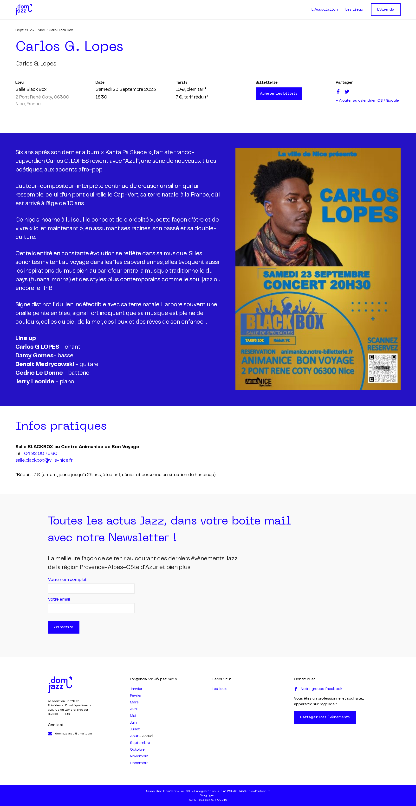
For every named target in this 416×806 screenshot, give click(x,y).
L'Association (325, 10)
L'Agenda (385, 10)
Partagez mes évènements (325, 717)
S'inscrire (63, 627)
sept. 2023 (24, 30)
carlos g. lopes (35, 64)
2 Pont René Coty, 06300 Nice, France (42, 100)
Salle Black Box (61, 30)
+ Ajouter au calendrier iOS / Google (367, 100)
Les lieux (219, 689)
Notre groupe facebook (322, 689)
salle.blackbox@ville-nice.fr (44, 460)
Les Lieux (354, 10)
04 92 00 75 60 (40, 454)
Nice (41, 30)
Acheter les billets (278, 94)
